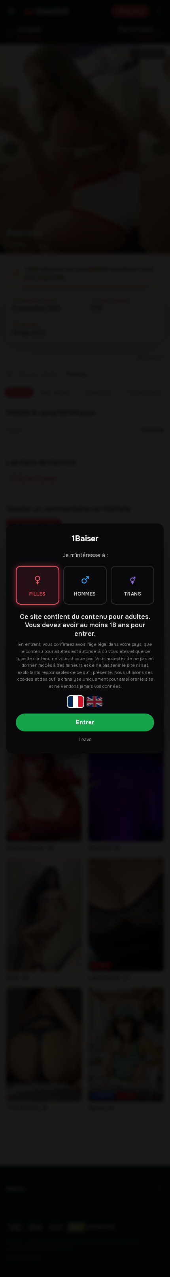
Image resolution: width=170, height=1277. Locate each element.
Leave (85, 740)
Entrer (85, 722)
